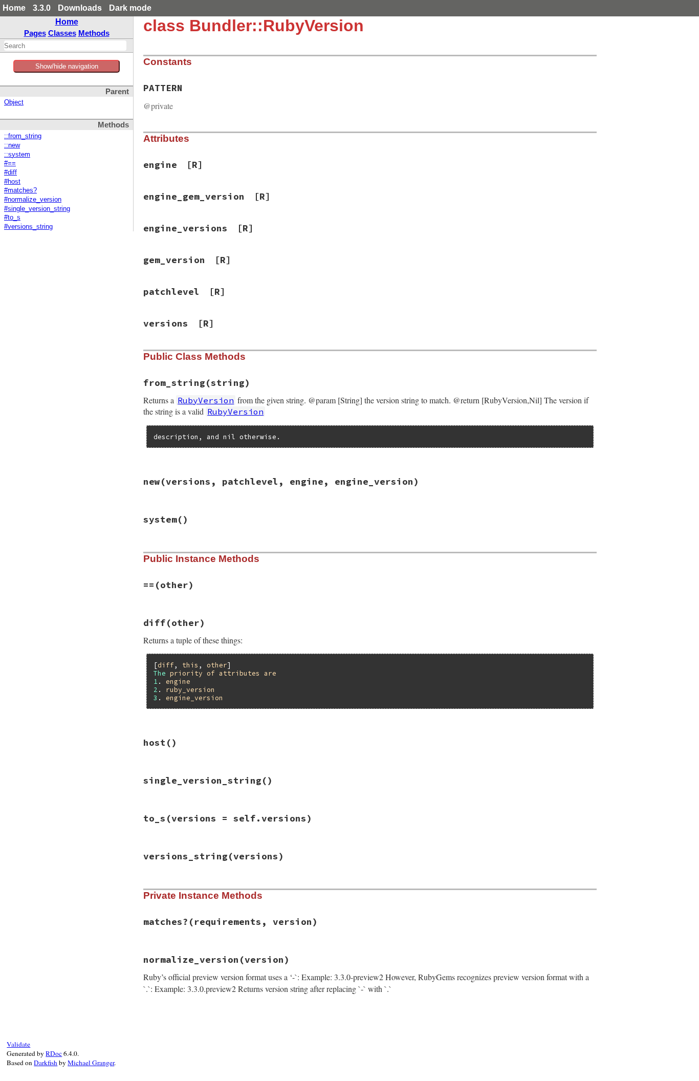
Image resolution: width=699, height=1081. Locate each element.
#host (12, 181)
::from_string (22, 136)
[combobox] (65, 45)
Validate (18, 1044)
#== (10, 163)
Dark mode (130, 8)
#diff (10, 172)
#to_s (12, 217)
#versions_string (28, 226)
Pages (35, 33)
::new (12, 145)
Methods (94, 33)
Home (14, 8)
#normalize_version (32, 199)
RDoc (54, 1053)
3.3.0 (42, 8)
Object (14, 102)
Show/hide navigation (66, 66)
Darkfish (45, 1062)
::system (17, 154)
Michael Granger (91, 1062)
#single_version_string (37, 208)
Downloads (80, 8)
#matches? (20, 190)
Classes (62, 33)
